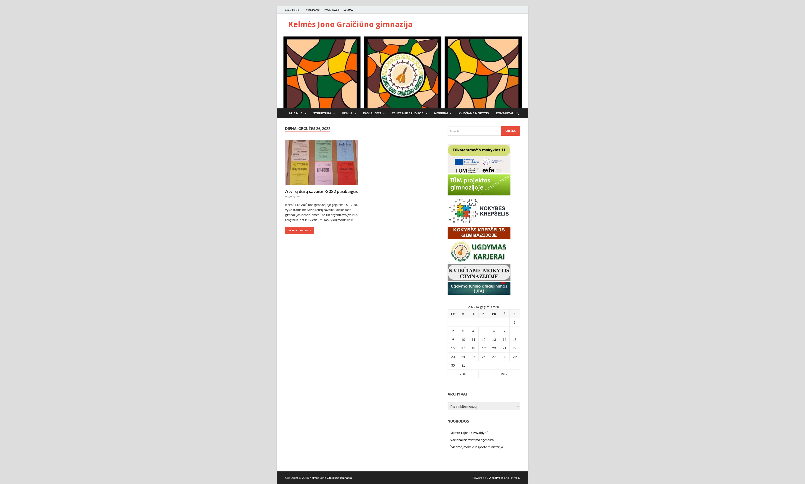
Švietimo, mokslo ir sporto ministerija (476, 447)
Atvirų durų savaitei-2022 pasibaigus (321, 191)
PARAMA (348, 10)
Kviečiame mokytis (473, 113)
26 (484, 357)
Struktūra (322, 113)
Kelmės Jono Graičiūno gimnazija (350, 24)
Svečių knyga (331, 10)
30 (453, 365)
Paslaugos (372, 113)
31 (463, 365)
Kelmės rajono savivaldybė (469, 433)
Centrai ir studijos (407, 113)
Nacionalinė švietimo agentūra (472, 440)
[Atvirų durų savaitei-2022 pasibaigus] (321, 164)
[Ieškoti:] (484, 131)
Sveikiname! (313, 10)
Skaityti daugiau (299, 230)
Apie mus (296, 113)
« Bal (463, 374)
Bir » (504, 374)
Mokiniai (441, 113)
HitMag (514, 477)
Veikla (347, 113)
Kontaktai (504, 113)
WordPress (496, 477)
